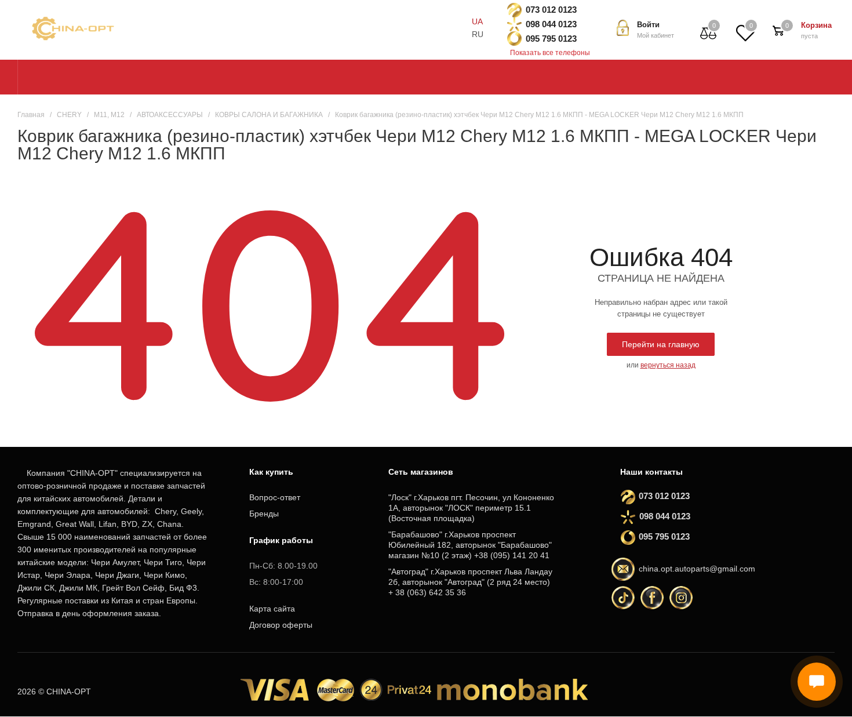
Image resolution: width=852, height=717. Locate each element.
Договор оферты (280, 624)
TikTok (623, 597)
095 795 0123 (551, 38)
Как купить (271, 471)
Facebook (652, 597)
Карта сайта (272, 608)
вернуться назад (668, 365)
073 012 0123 (551, 9)
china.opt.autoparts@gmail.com (697, 568)
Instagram (681, 597)
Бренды (264, 513)
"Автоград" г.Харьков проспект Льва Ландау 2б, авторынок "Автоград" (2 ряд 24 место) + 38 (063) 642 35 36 (470, 582)
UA (477, 21)
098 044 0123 (551, 24)
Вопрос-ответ (274, 497)
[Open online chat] (817, 682)
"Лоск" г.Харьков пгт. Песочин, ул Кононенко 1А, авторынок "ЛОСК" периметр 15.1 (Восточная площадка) (471, 508)
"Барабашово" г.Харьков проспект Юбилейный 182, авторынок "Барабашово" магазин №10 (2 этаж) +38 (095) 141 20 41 (470, 545)
